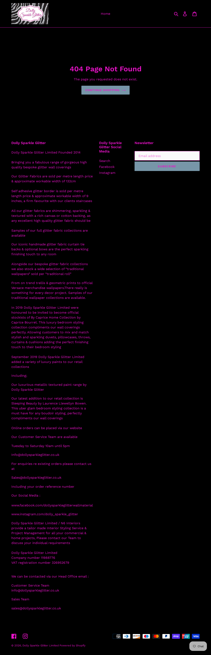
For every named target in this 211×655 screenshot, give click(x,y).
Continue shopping (102, 90)
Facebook (107, 167)
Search (104, 161)
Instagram (107, 173)
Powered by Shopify (73, 645)
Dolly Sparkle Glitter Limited (41, 645)
